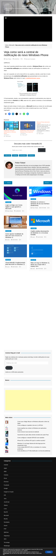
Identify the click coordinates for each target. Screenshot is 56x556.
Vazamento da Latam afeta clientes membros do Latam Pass (33, 434)
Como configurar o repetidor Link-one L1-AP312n (30, 425)
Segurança (7, 535)
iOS (5, 495)
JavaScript (6, 502)
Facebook (6, 485)
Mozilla (6, 518)
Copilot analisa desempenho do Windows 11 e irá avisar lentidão (40, 232)
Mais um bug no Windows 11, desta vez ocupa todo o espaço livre (40, 264)
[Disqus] (28, 291)
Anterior (9, 182)
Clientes (6, 475)
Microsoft (11, 45)
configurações (6, 553)
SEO (5, 539)
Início (6, 45)
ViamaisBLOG (28, 6)
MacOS (6, 512)
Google (6, 488)
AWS (5, 471)
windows (32, 155)
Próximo (47, 182)
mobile (15, 155)
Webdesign (7, 545)
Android (6, 464)
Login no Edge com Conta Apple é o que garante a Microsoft (13, 206)
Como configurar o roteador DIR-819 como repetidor (30, 437)
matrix (8, 239)
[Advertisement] (28, 31)
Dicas (5, 478)
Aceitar (49, 552)
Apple (5, 468)
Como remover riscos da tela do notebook (28, 431)
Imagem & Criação (8, 491)
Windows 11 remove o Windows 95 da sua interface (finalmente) (40, 203)
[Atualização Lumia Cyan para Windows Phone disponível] (27, 125)
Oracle (5, 525)
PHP (5, 528)
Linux (5, 508)
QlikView (6, 532)
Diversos (6, 481)
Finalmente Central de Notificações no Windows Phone (10, 132)
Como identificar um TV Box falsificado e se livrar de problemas (33, 450)
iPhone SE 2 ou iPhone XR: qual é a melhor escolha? (31, 440)
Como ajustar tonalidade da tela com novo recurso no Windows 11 (14, 235)
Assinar (42, 150)
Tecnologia (7, 542)
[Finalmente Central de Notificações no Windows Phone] (11, 125)
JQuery (6, 505)
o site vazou (32, 78)
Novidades (32, 59)
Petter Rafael (8, 59)
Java (5, 498)
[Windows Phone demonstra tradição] (45, 127)
